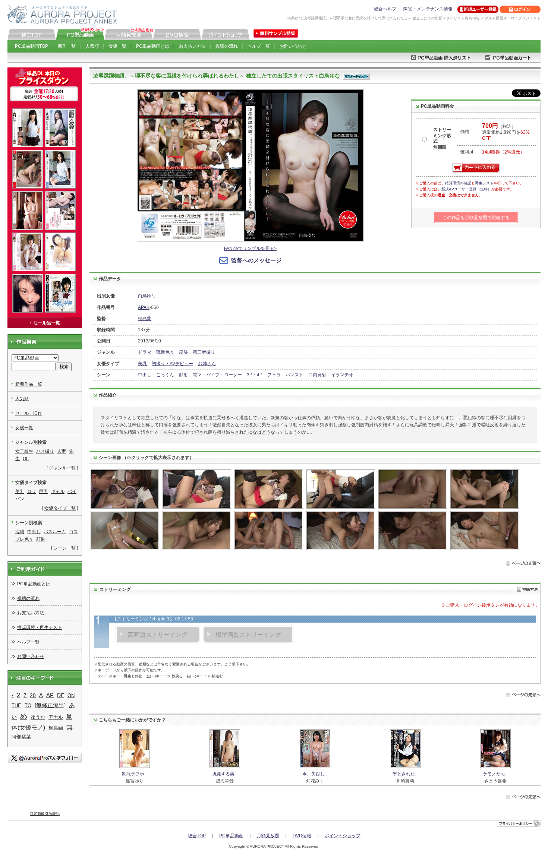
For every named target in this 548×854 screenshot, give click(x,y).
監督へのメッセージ (256, 260)
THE (16, 705)
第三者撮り (204, 352)
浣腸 (19, 531)
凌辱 (183, 352)
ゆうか (38, 717)
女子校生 (24, 451)
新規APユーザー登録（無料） (466, 189)
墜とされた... (405, 773)
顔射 (183, 374)
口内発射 (317, 374)
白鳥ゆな (147, 295)
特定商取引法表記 (45, 814)
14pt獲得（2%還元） (503, 152)
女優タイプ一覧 (60, 508)
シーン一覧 (64, 548)
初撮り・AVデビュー (172, 363)
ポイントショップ (342, 835)
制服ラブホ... (135, 773)
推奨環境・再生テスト (39, 627)
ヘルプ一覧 (259, 46)
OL (26, 458)
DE (60, 695)
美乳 (142, 363)
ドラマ (144, 352)
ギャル (57, 491)
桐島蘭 (144, 318)
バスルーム (55, 531)
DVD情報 (302, 835)
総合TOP (197, 835)
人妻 (61, 451)
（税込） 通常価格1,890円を (506, 132)
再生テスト (484, 183)
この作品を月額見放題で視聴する (476, 217)
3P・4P (254, 374)
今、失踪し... (315, 773)
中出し (144, 374)
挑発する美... (225, 773)
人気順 (92, 46)
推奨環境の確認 (458, 183)
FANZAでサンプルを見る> (250, 248)
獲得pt (466, 152)
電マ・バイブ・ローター (217, 374)
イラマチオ (342, 374)
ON (71, 695)
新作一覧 (67, 46)
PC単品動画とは (152, 46)
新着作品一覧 (28, 384)
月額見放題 (268, 835)
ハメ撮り (45, 451)
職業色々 (165, 352)
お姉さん (207, 363)
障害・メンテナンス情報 (428, 9)
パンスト (294, 374)
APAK (143, 307)
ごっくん (165, 374)
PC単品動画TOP (31, 46)
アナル (55, 717)
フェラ (274, 374)
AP (50, 695)
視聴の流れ (226, 46)
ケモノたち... (495, 773)
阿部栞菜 (21, 737)
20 (33, 695)
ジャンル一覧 (62, 468)
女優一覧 (117, 46)
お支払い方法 (192, 46)
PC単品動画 (231, 835)
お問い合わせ (293, 46)
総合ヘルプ (385, 9)
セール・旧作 (28, 413)
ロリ (31, 491)
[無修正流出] (50, 705)
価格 (464, 131)
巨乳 (43, 491)
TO (28, 705)
